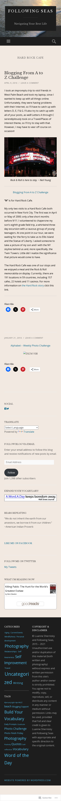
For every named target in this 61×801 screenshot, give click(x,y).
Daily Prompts (10, 724)
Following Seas (30, 11)
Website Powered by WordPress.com (27, 780)
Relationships (11, 651)
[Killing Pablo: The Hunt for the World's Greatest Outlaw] (53, 592)
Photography (17, 646)
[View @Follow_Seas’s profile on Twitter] (8, 408)
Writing (18, 683)
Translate (28, 431)
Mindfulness (10, 636)
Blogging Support (20, 706)
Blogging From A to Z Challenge (23, 75)
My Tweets (10, 567)
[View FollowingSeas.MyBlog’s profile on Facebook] (5, 408)
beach (8, 706)
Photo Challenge (15, 729)
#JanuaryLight (9, 702)
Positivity (7, 744)
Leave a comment (30, 83)
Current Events (17, 632)
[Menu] (8, 41)
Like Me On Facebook (18, 543)
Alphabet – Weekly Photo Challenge (30, 345)
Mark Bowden (12, 594)
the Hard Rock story (33, 285)
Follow (11, 472)
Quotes (16, 744)
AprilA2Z (18, 702)
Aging (7, 632)
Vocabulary (20, 749)
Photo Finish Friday (13, 733)
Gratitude (21, 724)
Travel (7, 668)
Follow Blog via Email (19, 444)
